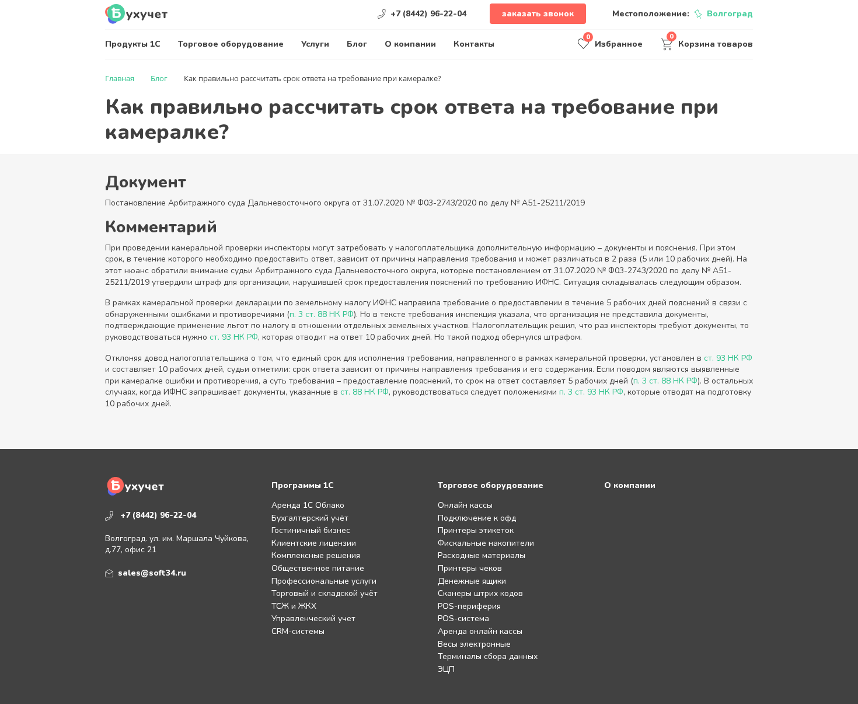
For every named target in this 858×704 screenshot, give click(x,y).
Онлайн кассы (465, 505)
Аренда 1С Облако (307, 505)
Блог (357, 44)
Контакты (474, 44)
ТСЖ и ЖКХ (293, 606)
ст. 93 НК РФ (234, 337)
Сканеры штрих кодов (480, 593)
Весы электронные (474, 644)
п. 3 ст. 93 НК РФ (591, 392)
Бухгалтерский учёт (309, 518)
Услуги (315, 44)
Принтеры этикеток (476, 530)
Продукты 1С (133, 44)
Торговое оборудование (231, 44)
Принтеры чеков (470, 568)
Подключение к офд (477, 518)
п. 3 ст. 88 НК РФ (322, 314)
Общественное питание (317, 568)
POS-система (463, 618)
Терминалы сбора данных (488, 656)
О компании (410, 44)
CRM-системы (298, 631)
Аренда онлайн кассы (480, 631)
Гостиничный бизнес (310, 530)
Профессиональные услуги (323, 581)
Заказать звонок (538, 13)
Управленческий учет (313, 618)
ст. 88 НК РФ (364, 392)
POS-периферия (469, 606)
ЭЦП (446, 669)
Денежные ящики (472, 581)
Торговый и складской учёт (324, 593)
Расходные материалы (481, 555)
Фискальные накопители (486, 543)
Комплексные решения (315, 555)
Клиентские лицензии (313, 543)
